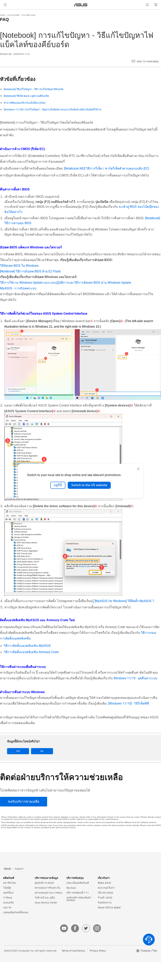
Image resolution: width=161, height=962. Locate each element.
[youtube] (64, 928)
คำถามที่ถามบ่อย (29, 15)
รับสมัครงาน (105, 902)
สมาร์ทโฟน (9, 883)
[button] (5, 5)
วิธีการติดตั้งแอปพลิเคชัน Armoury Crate (31, 652)
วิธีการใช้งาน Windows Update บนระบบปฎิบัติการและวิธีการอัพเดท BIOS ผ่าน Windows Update (65, 282)
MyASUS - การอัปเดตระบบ (18, 288)
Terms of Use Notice (73, 950)
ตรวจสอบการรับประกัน (47, 887)
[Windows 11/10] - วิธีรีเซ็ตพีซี (128, 703)
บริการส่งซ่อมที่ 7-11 (77, 892)
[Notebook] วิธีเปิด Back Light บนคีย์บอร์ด (26, 95)
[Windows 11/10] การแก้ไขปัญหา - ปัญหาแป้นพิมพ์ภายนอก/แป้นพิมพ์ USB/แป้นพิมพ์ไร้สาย (52, 109)
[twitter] (86, 928)
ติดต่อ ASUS (104, 883)
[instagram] (97, 928)
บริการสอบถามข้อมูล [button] (46, 878)
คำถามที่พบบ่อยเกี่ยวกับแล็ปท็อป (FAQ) (25, 102)
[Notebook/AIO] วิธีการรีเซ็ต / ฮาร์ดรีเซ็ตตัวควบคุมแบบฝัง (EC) (106, 168)
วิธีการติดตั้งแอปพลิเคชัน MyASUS (27, 646)
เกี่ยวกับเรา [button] (104, 878)
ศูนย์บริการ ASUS (44, 883)
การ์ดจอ (7, 897)
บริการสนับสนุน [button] (75, 878)
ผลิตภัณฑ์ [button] (8, 878)
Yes (18, 751)
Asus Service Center (46, 902)
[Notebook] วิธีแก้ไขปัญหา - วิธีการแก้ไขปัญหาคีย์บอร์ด (33, 89)
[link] (81, 4)
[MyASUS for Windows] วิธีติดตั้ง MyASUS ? (124, 601)
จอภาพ (7, 907)
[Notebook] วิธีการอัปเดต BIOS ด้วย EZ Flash (30, 271)
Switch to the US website (89, 485)
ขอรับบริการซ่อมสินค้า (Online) (78, 898)
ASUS (2, 15)
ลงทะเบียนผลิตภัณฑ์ (77, 883)
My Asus (71, 887)
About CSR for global (109, 907)
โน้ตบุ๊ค (7, 887)
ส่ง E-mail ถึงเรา (106, 887)
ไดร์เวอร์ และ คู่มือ (45, 897)
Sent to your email (148, 61)
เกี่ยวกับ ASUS (105, 892)
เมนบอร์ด (8, 902)
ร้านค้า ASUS (105, 897)
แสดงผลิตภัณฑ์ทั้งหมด (15, 912)
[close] (138, 468)
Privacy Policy (98, 950)
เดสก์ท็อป (8, 892)
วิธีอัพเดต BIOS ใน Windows (19, 266)
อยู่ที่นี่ (58, 485)
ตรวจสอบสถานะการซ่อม (48, 892)
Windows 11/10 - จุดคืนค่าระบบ (135, 678)
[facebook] (75, 928)
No (42, 751)
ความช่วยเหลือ (13, 15)
